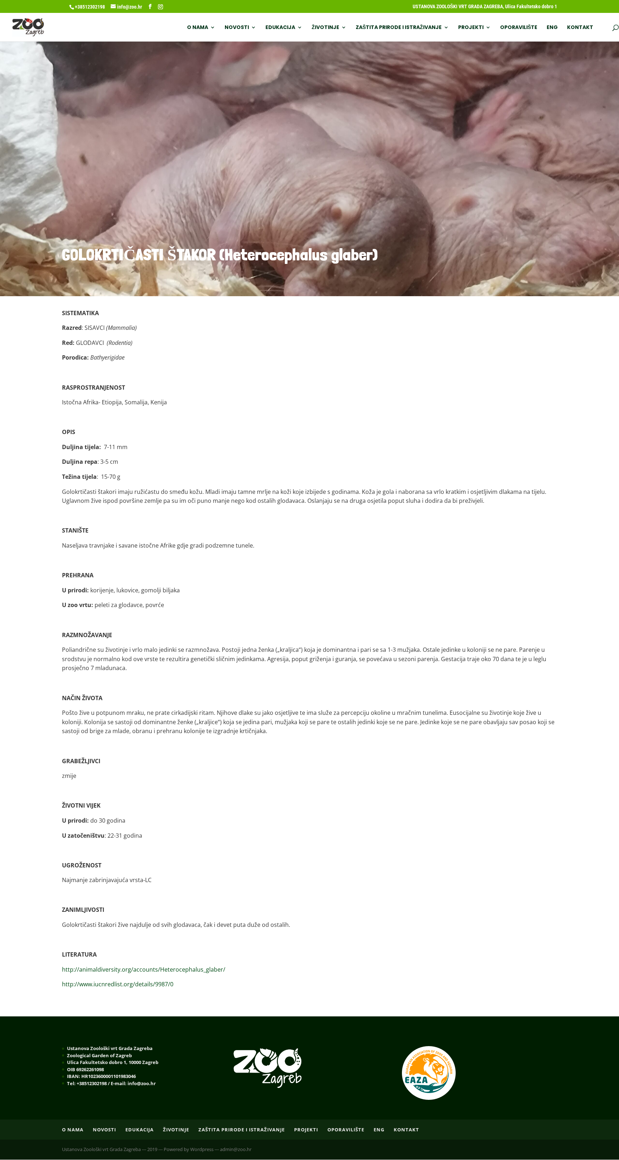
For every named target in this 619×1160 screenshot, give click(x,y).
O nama (197, 28)
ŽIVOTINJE (325, 28)
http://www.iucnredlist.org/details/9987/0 (117, 984)
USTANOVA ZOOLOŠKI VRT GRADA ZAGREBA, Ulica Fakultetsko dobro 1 (485, 6)
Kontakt (580, 28)
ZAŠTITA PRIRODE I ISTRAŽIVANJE (399, 28)
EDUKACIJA (280, 28)
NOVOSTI (237, 28)
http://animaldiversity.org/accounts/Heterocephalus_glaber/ (143, 969)
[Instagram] (160, 6)
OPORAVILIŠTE (518, 28)
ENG (552, 28)
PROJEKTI (471, 28)
